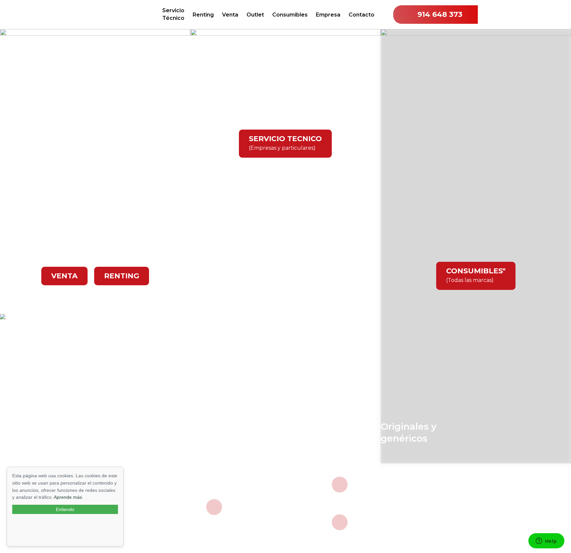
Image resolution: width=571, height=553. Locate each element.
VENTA (64, 275)
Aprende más (68, 497)
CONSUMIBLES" (476, 274)
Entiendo (65, 509)
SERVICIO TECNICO (285, 142)
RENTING (121, 275)
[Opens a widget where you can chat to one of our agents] (546, 541)
